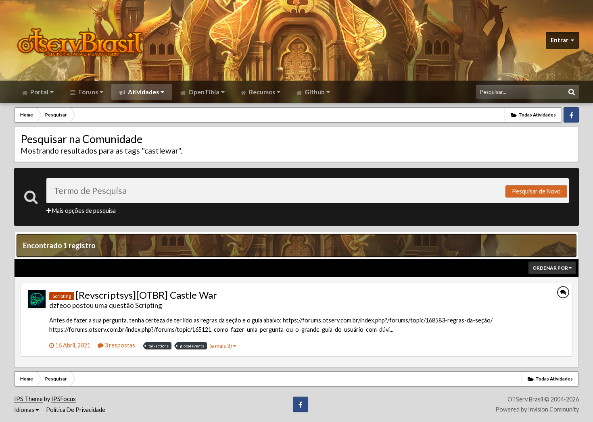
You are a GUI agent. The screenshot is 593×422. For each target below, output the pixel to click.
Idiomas (24, 409)
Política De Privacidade (75, 409)
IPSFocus (63, 398)
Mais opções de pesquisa (83, 210)
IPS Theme (28, 398)
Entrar (561, 40)
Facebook (571, 115)
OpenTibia (203, 92)
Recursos (261, 92)
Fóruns (87, 92)
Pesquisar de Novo (536, 191)
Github (314, 92)
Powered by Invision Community (537, 409)
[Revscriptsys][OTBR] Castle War (146, 295)
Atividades (143, 92)
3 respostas (119, 345)
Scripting (148, 305)
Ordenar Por (550, 268)
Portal (38, 92)
